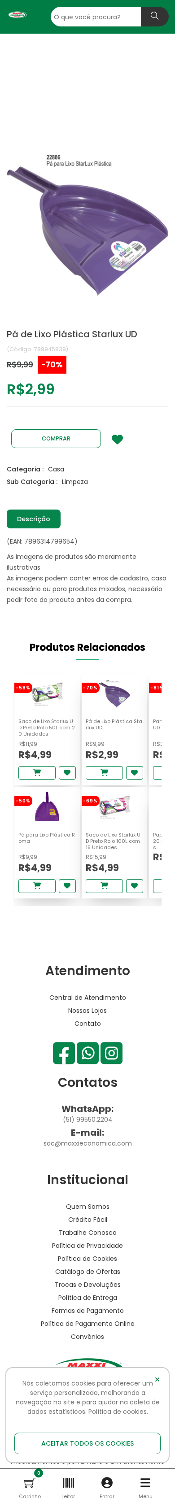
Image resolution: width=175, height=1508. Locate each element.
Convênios (87, 1336)
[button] (29, 1483)
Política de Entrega (87, 1297)
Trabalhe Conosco (88, 1232)
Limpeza (75, 481)
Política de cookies (117, 1411)
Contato (87, 1023)
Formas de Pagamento (88, 1310)
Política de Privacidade (87, 1245)
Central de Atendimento (87, 997)
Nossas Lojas (87, 1010)
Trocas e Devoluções (88, 1284)
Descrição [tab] (33, 518)
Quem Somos (87, 1206)
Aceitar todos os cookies (87, 1443)
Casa (56, 469)
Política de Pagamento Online (88, 1323)
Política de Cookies (87, 1258)
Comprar (56, 438)
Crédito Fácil (87, 1219)
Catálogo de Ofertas (87, 1271)
